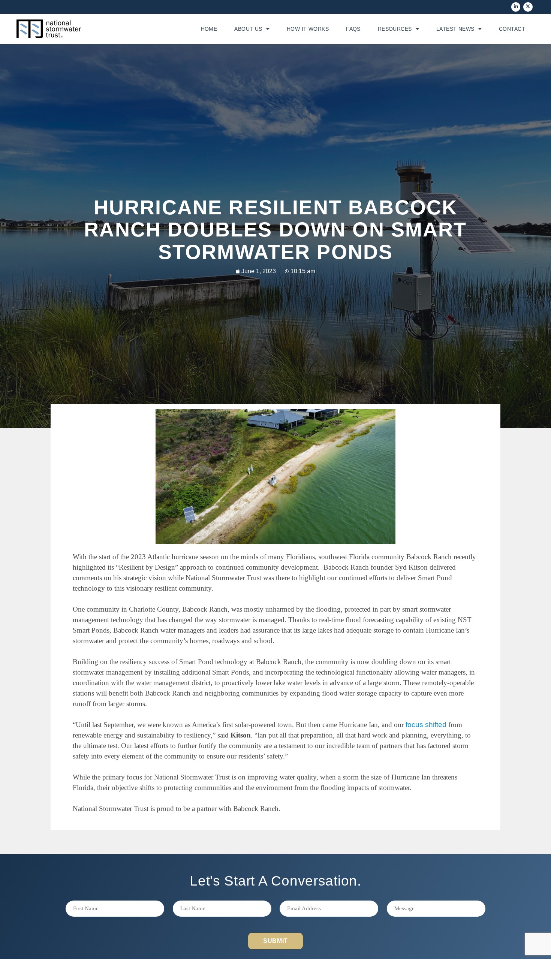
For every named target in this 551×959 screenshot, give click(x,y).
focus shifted (426, 725)
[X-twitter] (528, 7)
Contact (512, 29)
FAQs (353, 29)
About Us (248, 29)
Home (209, 29)
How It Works (308, 29)
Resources (395, 29)
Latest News (455, 29)
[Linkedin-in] (516, 7)
